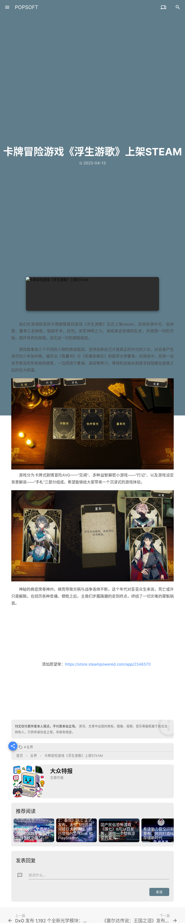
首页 (19, 756)
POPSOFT (26, 7)
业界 (29, 747)
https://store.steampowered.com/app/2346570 (108, 664)
